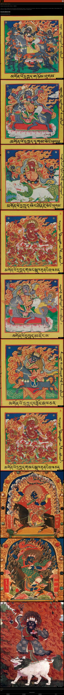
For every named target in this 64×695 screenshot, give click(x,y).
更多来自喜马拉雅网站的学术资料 (5, 11)
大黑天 (1, 690)
